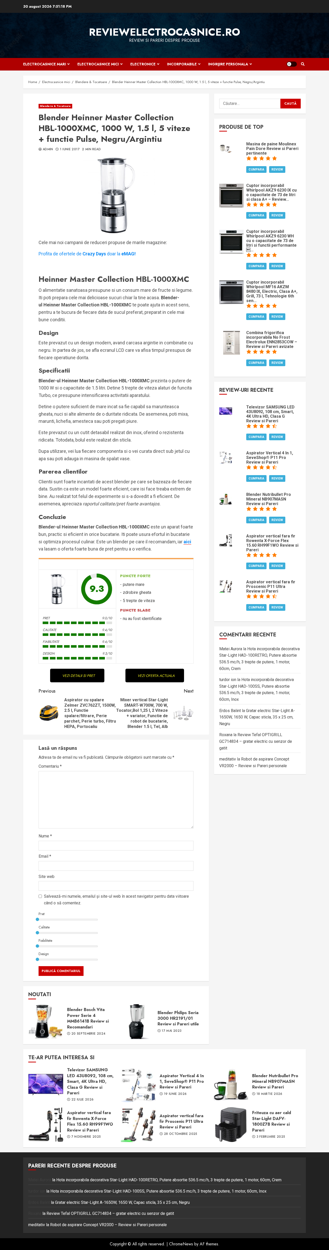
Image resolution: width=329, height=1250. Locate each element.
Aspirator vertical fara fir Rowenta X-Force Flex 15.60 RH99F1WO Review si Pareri (45, 1124)
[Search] (302, 64)
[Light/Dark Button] (292, 64)
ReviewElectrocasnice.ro (164, 32)
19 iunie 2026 (175, 1094)
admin (48, 149)
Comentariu (50, 766)
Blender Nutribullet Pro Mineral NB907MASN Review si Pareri (230, 1084)
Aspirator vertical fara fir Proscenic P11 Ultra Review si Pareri (138, 1124)
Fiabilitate (45, 940)
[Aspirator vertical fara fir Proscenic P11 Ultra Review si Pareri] (225, 586)
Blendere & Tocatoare (55, 106)
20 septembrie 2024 (88, 1034)
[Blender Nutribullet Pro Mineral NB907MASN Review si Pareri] (225, 498)
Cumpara (256, 169)
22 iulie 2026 (82, 1100)
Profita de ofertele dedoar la (87, 253)
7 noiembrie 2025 (86, 1137)
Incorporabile (182, 64)
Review (277, 169)
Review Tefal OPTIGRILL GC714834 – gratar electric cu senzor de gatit (255, 742)
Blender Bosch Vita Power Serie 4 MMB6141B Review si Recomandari (45, 1021)
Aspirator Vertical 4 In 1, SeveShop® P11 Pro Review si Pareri (138, 1084)
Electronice (143, 64)
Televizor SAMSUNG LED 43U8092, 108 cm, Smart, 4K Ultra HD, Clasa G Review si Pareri (45, 1084)
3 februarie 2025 (271, 1137)
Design (44, 953)
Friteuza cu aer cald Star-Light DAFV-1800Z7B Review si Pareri (230, 1124)
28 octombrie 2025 (180, 1134)
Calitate (44, 927)
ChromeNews (181, 1244)
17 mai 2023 (171, 1031)
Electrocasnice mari (44, 64)
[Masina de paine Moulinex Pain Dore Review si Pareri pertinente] (225, 148)
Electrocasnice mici (98, 64)
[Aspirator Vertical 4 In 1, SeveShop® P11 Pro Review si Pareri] (225, 457)
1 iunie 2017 (70, 149)
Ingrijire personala (228, 64)
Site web (46, 876)
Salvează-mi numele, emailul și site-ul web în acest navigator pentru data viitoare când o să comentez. (116, 899)
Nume (45, 836)
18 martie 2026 (269, 1094)
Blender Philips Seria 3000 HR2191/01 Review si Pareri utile (136, 1021)
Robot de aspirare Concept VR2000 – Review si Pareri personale (108, 1224)
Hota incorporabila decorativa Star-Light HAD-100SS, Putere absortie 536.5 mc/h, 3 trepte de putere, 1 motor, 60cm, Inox (158, 1191)
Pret (41, 913)
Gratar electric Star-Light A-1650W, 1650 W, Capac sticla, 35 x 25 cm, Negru (257, 717)
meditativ (227, 759)
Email (45, 856)
